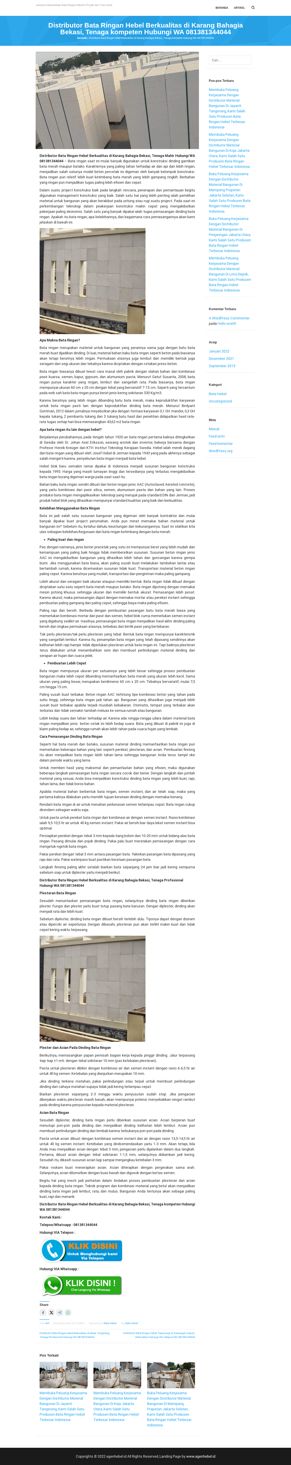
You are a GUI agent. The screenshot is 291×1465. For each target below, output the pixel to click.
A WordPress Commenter (229, 318)
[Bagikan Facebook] (43, 1312)
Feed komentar (221, 444)
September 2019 (222, 366)
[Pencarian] (253, 8)
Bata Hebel (110, 1323)
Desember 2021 (221, 358)
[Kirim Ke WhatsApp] (68, 1312)
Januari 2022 (219, 351)
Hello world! (227, 323)
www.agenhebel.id (200, 1456)
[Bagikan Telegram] (59, 1312)
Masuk (214, 429)
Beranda (82, 38)
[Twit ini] (51, 1312)
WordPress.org (220, 451)
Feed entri (217, 436)
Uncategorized (220, 401)
